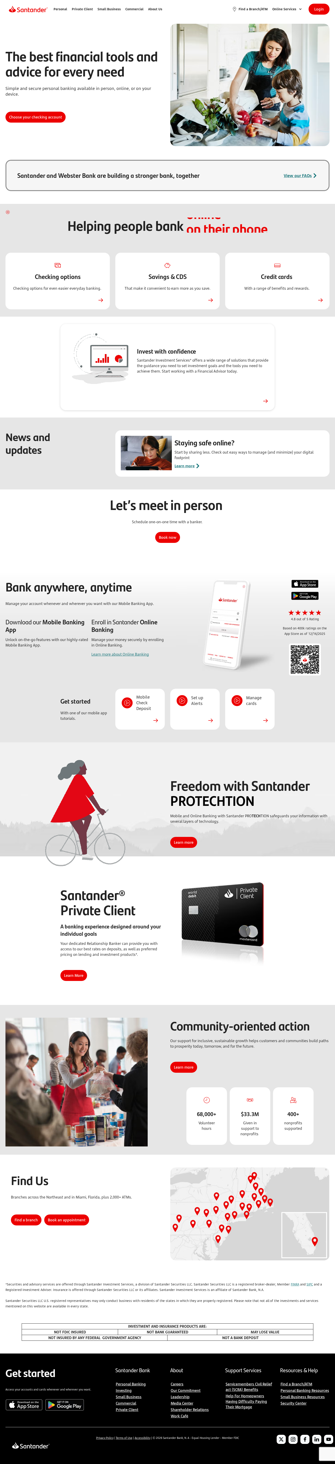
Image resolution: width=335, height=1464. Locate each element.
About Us (155, 9)
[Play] (8, 212)
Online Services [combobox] (284, 9)
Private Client (82, 9)
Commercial (134, 9)
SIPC (310, 1284)
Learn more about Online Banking (120, 654)
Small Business (109, 9)
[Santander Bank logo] (27, 9)
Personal (60, 9)
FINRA (295, 1284)
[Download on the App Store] (305, 584)
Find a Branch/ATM (253, 9)
